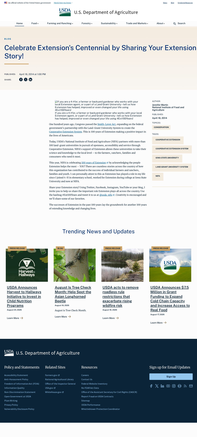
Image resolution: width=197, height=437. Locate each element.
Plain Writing (10, 400)
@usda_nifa (105, 194)
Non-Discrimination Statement (19, 392)
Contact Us (86, 379)
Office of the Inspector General (60, 383)
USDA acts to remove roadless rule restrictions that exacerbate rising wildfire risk (121, 296)
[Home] (65, 15)
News (165, 3)
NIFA (158, 176)
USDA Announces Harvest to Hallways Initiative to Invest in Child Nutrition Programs (24, 296)
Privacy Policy (11, 404)
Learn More (13, 318)
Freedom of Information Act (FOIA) (21, 383)
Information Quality (14, 387)
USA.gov (49, 387)
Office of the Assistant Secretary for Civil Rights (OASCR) (109, 392)
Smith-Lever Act (106, 124)
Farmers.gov (51, 375)
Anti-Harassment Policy (16, 379)
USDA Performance (90, 404)
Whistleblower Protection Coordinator (100, 409)
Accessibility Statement (16, 375)
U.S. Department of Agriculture (106, 12)
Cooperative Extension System (65, 131)
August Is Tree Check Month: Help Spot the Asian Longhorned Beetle (73, 294)
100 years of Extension (93, 162)
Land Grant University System (172, 167)
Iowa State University (167, 158)
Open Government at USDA (17, 396)
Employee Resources (185, 3)
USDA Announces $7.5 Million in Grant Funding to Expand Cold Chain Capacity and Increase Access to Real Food (170, 298)
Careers (85, 375)
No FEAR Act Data (90, 387)
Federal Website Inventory (94, 383)
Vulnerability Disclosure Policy (19, 409)
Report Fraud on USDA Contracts (97, 396)
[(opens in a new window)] (151, 386)
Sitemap (85, 400)
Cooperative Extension (168, 140)
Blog (172, 3)
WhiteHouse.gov (53, 392)
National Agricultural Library (59, 379)
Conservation (161, 127)
